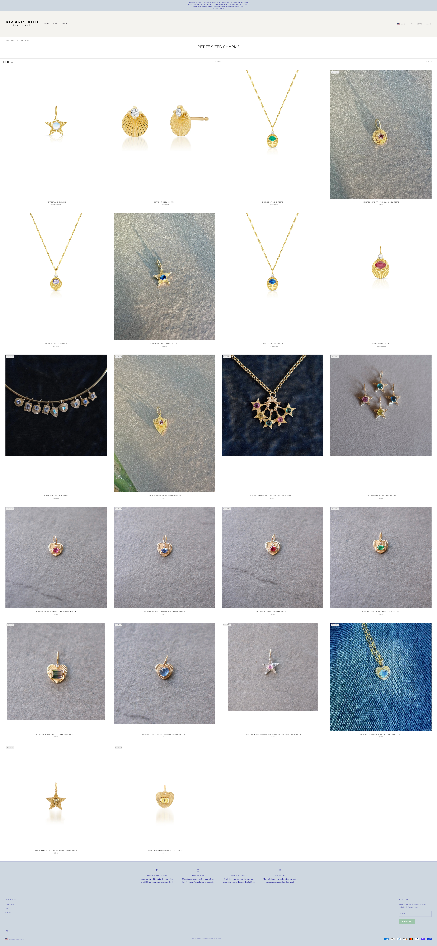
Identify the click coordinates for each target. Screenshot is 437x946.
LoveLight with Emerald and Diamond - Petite (380, 611)
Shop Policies (10, 904)
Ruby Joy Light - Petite (381, 343)
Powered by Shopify (213, 939)
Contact (8, 912)
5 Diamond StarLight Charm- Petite (164, 343)
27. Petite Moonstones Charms (56, 495)
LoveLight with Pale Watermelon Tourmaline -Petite (56, 734)
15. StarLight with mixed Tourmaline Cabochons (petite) (272, 495)
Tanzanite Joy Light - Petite (56, 343)
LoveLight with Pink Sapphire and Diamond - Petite (56, 611)
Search (7, 908)
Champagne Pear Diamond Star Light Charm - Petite (56, 850)
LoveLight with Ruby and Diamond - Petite (273, 611)
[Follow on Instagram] (6, 931)
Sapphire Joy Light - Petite (272, 343)
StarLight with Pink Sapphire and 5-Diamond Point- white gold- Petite (272, 734)
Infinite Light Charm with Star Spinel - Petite (381, 202)
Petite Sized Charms (23, 40)
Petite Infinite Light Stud (164, 202)
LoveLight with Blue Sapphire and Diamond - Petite (164, 611)
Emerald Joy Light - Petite (272, 202)
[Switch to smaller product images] (8, 62)
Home (46, 24)
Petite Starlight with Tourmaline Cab (381, 495)
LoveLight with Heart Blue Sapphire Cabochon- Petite (164, 734)
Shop (55, 24)
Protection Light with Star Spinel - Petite (164, 495)
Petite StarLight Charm (56, 202)
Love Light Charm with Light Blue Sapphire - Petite (380, 734)
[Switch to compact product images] (12, 62)
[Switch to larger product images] (4, 62)
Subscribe (406, 921)
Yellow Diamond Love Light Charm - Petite (164, 850)
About (64, 24)
